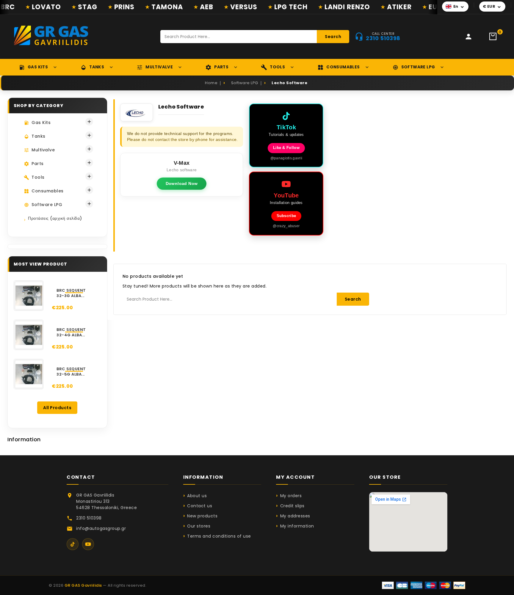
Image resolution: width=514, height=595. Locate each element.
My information (297, 526)
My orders (291, 496)
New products (202, 516)
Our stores (198, 526)
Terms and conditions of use (219, 536)
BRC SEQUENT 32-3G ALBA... (71, 293)
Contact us (199, 506)
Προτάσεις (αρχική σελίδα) (55, 218)
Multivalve (159, 67)
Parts (221, 67)
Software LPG (418, 67)
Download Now (182, 183)
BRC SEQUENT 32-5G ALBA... (71, 371)
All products (57, 408)
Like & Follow (286, 148)
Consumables (343, 67)
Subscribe (286, 216)
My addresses (295, 516)
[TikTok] (73, 544)
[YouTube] (88, 544)
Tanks (96, 67)
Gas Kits (38, 67)
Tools (277, 67)
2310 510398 (89, 518)
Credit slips (292, 506)
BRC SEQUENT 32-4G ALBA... (71, 332)
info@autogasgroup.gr (101, 528)
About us (197, 496)
